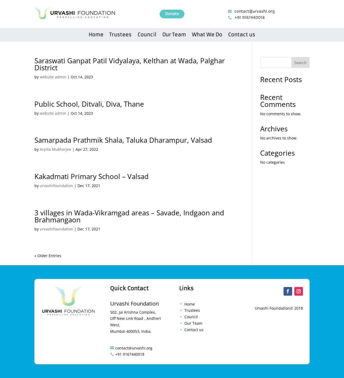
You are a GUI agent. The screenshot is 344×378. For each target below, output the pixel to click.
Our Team (174, 35)
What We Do (207, 35)
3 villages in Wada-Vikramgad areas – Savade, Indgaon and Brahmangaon (129, 216)
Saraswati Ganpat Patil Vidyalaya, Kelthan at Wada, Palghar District (129, 64)
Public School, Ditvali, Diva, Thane (89, 104)
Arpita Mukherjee (55, 149)
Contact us (241, 35)
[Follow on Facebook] (288, 291)
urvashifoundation (56, 185)
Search (300, 62)
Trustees (120, 35)
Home (96, 35)
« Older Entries (47, 255)
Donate (172, 13)
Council (147, 35)
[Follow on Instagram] (298, 291)
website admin (53, 76)
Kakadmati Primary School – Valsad (91, 176)
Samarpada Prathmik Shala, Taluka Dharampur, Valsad (123, 140)
